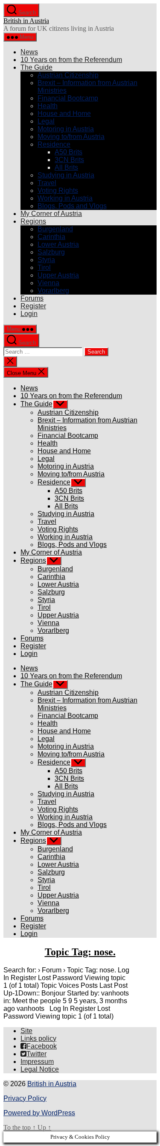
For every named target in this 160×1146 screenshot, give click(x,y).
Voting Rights (58, 190)
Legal (46, 121)
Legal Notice (39, 1069)
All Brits (66, 167)
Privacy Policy (25, 1098)
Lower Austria (58, 244)
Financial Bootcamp (68, 98)
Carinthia (51, 236)
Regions (33, 221)
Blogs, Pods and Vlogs (72, 206)
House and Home (64, 113)
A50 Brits (68, 152)
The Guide (36, 67)
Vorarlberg (53, 290)
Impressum (37, 1061)
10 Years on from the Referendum (71, 59)
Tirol (44, 267)
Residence (54, 144)
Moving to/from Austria (71, 136)
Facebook (41, 1046)
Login (29, 313)
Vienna (48, 282)
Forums (32, 298)
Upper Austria (58, 275)
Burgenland (55, 229)
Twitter (36, 1053)
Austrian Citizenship (68, 75)
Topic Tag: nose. (80, 951)
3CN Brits (69, 159)
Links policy (38, 1038)
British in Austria (26, 20)
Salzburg (51, 252)
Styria (46, 259)
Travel (47, 182)
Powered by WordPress (39, 1112)
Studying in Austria (66, 175)
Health (48, 105)
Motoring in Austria (66, 129)
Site (26, 1030)
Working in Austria (65, 198)
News (29, 52)
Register (33, 306)
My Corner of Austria (51, 213)
